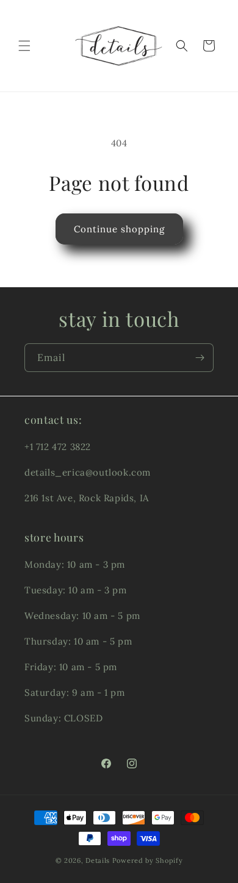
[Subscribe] (199, 357)
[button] (24, 45)
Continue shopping (119, 229)
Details (97, 860)
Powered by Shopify (147, 860)
